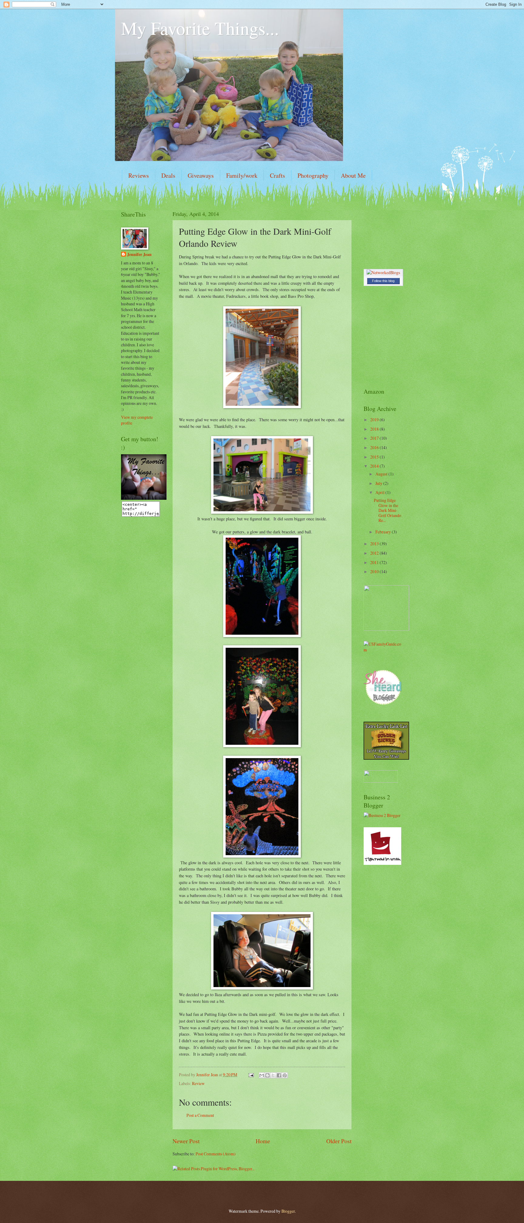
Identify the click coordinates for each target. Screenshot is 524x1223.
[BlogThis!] (267, 1075)
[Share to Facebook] (279, 1075)
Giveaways (201, 175)
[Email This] (262, 1075)
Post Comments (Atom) (216, 1154)
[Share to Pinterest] (285, 1075)
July (379, 483)
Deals (168, 175)
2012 (375, 553)
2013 (375, 543)
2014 (375, 466)
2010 (375, 571)
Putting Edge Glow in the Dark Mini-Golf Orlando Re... (387, 510)
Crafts (277, 175)
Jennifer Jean (139, 254)
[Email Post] (251, 1074)
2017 (375, 438)
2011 (375, 562)
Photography (312, 175)
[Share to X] (273, 1075)
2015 (375, 457)
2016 (375, 447)
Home (263, 1141)
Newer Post (186, 1141)
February (383, 532)
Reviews (138, 175)
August (381, 474)
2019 (375, 419)
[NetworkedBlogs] (383, 272)
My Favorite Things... (200, 28)
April (380, 492)
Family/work (241, 175)
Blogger (288, 1211)
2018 (375, 429)
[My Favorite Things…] (143, 498)
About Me (353, 175)
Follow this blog (383, 281)
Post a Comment (200, 1115)
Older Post (338, 1141)
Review (198, 1083)
